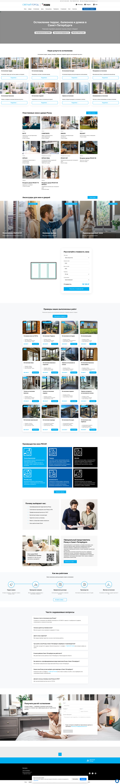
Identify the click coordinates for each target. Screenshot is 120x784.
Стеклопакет (66, 277)
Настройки (75, 779)
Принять (83, 779)
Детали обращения (67, 714)
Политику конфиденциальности (79, 726)
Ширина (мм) (66, 260)
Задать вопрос (92, 113)
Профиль (66, 271)
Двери (29, 9)
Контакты (74, 9)
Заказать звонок (60, 492)
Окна (25, 9)
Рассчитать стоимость (89, 9)
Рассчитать (35, 343)
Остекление (36, 9)
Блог (69, 9)
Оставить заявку (59, 599)
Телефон (65, 708)
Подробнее (13, 77)
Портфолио (56, 9)
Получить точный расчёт (76, 289)
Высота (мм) (66, 266)
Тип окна (66, 255)
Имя (64, 703)
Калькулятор (49, 9)
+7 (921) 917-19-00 (75, 1)
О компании (63, 9)
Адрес (81, 708)
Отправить (67, 731)
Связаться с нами (69, 561)
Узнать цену (93, 197)
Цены (42, 9)
